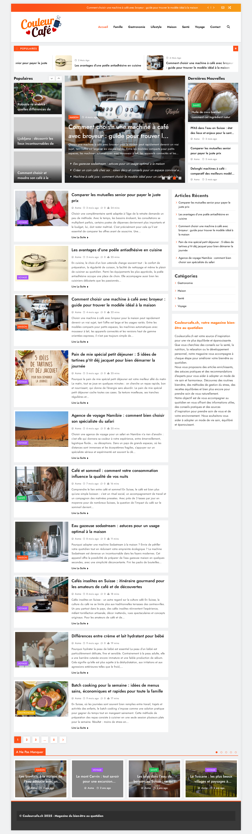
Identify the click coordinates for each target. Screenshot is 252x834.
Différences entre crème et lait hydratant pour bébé (118, 636)
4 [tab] (180, 178)
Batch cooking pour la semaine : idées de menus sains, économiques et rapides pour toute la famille (117, 688)
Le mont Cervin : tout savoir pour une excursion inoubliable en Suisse (97, 781)
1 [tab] (164, 178)
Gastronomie (136, 27)
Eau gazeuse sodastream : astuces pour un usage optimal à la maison (119, 163)
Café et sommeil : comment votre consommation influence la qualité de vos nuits (115, 473)
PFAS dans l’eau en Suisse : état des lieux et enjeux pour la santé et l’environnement (212, 133)
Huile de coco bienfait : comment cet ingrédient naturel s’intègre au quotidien (212, 117)
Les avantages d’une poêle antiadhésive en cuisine (93, 65)
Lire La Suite (79, 237)
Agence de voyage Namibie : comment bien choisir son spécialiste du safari (205, 260)
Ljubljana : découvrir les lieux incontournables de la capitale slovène (37, 143)
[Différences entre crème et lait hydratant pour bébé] (41, 649)
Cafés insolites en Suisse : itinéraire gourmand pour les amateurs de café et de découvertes (118, 584)
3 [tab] (175, 178)
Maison (172, 27)
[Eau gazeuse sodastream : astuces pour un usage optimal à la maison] (41, 542)
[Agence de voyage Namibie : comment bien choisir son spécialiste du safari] (41, 429)
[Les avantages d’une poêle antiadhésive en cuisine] (48, 62)
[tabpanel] (125, 129)
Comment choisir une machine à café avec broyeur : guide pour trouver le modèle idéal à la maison (142, 3)
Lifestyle (156, 27)
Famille (118, 27)
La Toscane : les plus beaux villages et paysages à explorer (211, 781)
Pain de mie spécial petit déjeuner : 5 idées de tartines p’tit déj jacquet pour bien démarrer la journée (141, 11)
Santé (185, 27)
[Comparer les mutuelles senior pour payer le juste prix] (41, 208)
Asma (196, 139)
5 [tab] (236, 752)
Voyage (200, 27)
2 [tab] (169, 178)
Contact (215, 27)
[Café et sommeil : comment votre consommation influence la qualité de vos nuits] (41, 484)
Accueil (103, 27)
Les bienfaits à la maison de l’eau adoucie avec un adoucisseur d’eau (40, 781)
